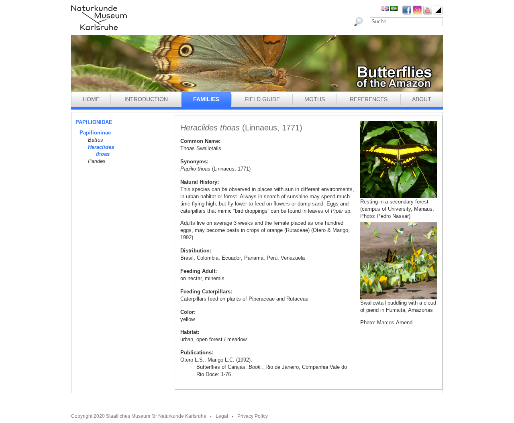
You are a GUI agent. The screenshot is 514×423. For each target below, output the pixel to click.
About (421, 99)
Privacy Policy (252, 416)
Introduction (146, 99)
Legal (222, 416)
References (369, 99)
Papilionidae (93, 122)
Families (206, 99)
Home (91, 99)
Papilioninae (95, 133)
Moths (314, 99)
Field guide (262, 99)
